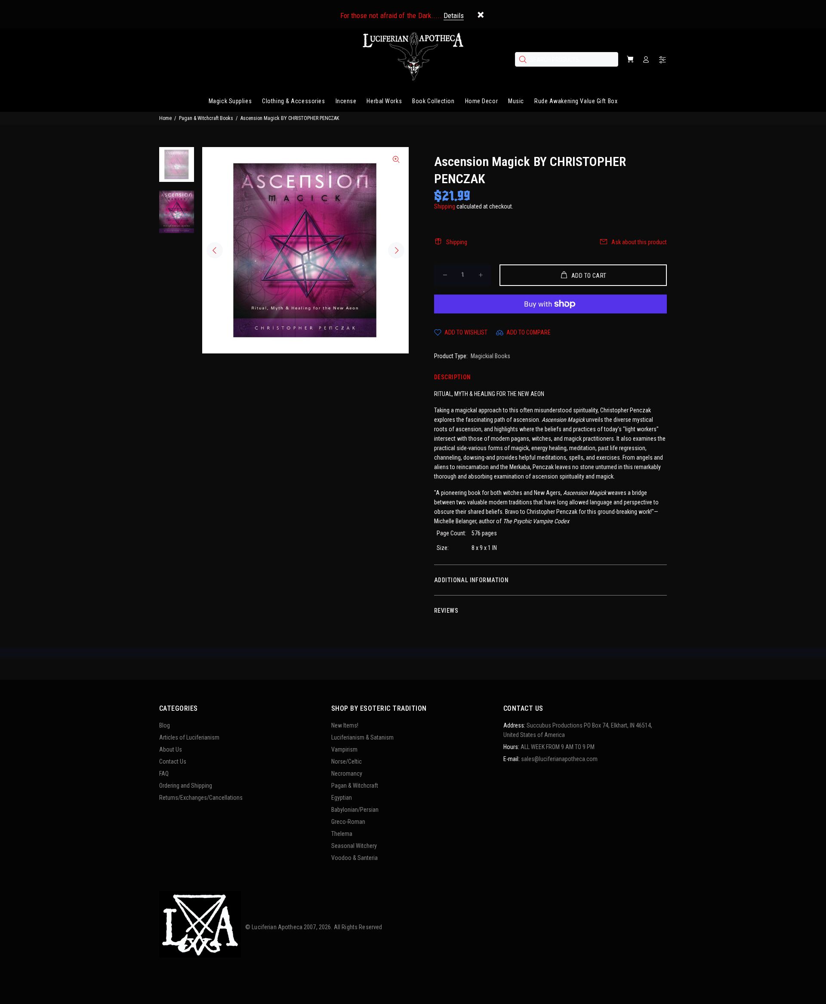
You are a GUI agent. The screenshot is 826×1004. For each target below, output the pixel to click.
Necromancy (346, 773)
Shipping (444, 206)
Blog (164, 725)
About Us (170, 749)
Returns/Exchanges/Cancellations (201, 797)
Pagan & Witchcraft (354, 785)
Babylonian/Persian (355, 809)
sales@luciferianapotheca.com (559, 758)
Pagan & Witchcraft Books (206, 118)
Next (396, 250)
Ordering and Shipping (185, 785)
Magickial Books (490, 356)
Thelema (341, 833)
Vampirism (344, 749)
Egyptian (341, 797)
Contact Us (172, 761)
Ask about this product (639, 242)
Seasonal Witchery (354, 845)
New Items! (344, 725)
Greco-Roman (348, 821)
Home (165, 118)
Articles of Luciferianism (189, 737)
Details (454, 15)
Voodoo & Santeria (354, 857)
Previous (214, 250)
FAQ (164, 773)
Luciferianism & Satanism (362, 737)
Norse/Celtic (346, 761)
